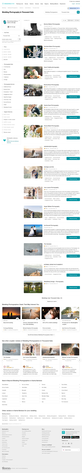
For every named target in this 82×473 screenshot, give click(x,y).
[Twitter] (66, 443)
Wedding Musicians (46, 418)
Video (5, 104)
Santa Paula (4, 404)
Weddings (4, 7)
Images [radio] (71, 20)
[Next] (79, 319)
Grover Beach (65, 390)
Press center (4, 440)
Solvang (4, 401)
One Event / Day (7, 99)
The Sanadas (47, 244)
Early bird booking (8, 322)
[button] (19, 36)
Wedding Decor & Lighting (57, 418)
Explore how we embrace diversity (13, 142)
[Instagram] (71, 443)
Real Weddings (45, 440)
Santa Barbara (28, 7)
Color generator (45, 438)
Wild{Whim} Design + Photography (53, 281)
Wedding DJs (4, 416)
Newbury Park (45, 393)
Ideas (41, 3)
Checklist (24, 432)
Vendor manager (25, 438)
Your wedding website (26, 431)
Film (5, 69)
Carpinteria (4, 399)
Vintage (5, 79)
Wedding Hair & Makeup (14, 416)
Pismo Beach (5, 396)
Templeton (24, 393)
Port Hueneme (65, 401)
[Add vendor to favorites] (40, 25)
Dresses (37, 3)
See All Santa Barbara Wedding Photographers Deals (40, 334)
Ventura (43, 384)
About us (4, 432)
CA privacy (4, 449)
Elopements (62, 3)
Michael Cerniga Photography (70, 357)
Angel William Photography (51, 206)
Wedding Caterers (33, 416)
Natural (5, 72)
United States (68, 449)
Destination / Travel (8, 92)
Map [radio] (78, 20)
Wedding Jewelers (13, 420)
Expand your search (52, 301)
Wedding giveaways (46, 434)
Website (54, 3)
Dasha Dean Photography (51, 105)
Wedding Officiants (62, 416)
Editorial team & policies (7, 434)
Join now (78, 3)
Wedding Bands (12, 418)
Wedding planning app (46, 431)
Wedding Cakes (29, 418)
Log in (73, 3)
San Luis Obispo (25, 384)
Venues (26, 3)
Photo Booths (5, 418)
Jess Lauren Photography (51, 187)
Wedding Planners (24, 416)
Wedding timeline (45, 436)
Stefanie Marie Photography (52, 46)
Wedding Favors (22, 420)
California (21, 7)
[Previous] (2, 319)
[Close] (19, 20)
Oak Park (64, 396)
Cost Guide (24, 444)
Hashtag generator (46, 432)
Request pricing (73, 37)
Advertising (4, 442)
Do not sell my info (6, 447)
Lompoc (4, 393)
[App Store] (66, 438)
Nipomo (63, 393)
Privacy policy (4, 445)
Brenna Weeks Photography (52, 24)
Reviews (4, 457)
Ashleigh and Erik (49, 167)
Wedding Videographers (52, 416)
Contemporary (7, 66)
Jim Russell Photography (51, 225)
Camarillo (4, 390)
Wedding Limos (38, 418)
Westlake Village (45, 396)
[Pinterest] (69, 443)
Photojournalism (7, 74)
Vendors (32, 3)
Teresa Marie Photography (51, 126)
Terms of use (4, 444)
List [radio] (65, 20)
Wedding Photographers (13, 7)
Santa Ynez (24, 396)
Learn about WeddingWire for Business (50, 451)
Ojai (42, 401)
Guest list (24, 434)
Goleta (23, 399)
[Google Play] (75, 438)
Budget (23, 436)
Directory (4, 456)
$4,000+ (6, 59)
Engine (23, 442)
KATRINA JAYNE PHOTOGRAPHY (53, 264)
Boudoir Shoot (7, 89)
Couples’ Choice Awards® (7, 459)
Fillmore (23, 401)
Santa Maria (24, 387)
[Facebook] (63, 443)
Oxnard (43, 390)
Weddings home (5, 431)
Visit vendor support (46, 453)
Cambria (43, 399)
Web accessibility (5, 451)
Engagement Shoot (8, 94)
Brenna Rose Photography (51, 85)
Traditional (6, 77)
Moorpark (24, 390)
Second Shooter (7, 102)
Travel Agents (5, 420)
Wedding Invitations (68, 418)
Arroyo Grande (5, 387)
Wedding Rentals (71, 416)
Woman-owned (7, 132)
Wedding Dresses (21, 418)
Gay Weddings (5, 461)
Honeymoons (44, 442)
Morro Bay (64, 399)
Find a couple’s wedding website (48, 446)
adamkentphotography (50, 146)
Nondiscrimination (5, 436)
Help (23, 445)
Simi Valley (44, 387)
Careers (3, 438)
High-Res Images (7, 97)
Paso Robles (64, 384)
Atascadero (64, 387)
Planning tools (19, 3)
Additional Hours (7, 86)
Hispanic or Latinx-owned (9, 119)
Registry (47, 3)
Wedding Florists (42, 416)
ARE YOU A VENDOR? (75, 1)
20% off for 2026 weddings (50, 322)
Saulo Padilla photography (51, 67)
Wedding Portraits (8, 107)
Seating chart (24, 440)
